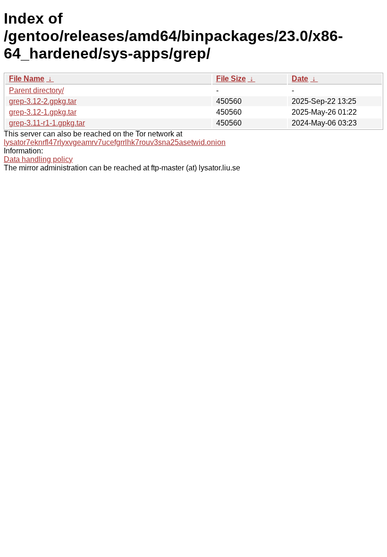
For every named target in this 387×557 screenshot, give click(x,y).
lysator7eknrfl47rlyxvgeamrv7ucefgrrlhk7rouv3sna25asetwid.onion (115, 142)
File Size (231, 79)
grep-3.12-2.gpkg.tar (42, 101)
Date (300, 79)
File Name (26, 79)
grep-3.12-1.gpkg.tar (42, 112)
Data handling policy (38, 159)
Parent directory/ (36, 90)
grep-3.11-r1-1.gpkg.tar (47, 123)
